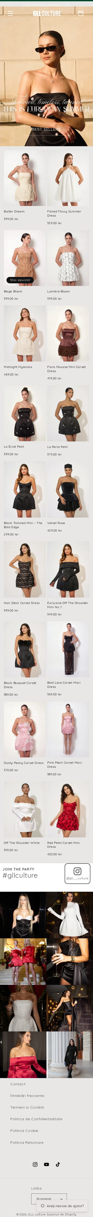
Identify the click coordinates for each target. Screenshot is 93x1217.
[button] (10, 13)
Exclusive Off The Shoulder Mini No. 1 (67, 605)
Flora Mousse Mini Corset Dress (66, 369)
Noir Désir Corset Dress (22, 603)
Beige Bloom (13, 291)
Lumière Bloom (58, 291)
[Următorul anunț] (83, 5)
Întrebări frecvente (27, 1095)
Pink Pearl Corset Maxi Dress (64, 765)
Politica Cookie (24, 1130)
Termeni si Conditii (27, 1107)
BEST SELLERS (46, 129)
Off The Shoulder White (22, 843)
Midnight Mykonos (18, 367)
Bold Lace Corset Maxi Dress (64, 685)
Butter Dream (14, 211)
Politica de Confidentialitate (36, 1119)
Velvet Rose (56, 523)
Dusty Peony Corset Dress (23, 763)
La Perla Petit (57, 447)
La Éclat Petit (14, 446)
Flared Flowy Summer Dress (64, 213)
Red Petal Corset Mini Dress (63, 845)
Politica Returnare (27, 1142)
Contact (17, 1084)
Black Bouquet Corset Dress (20, 685)
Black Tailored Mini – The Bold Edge (23, 525)
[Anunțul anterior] (9, 5)
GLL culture (37, 1214)
